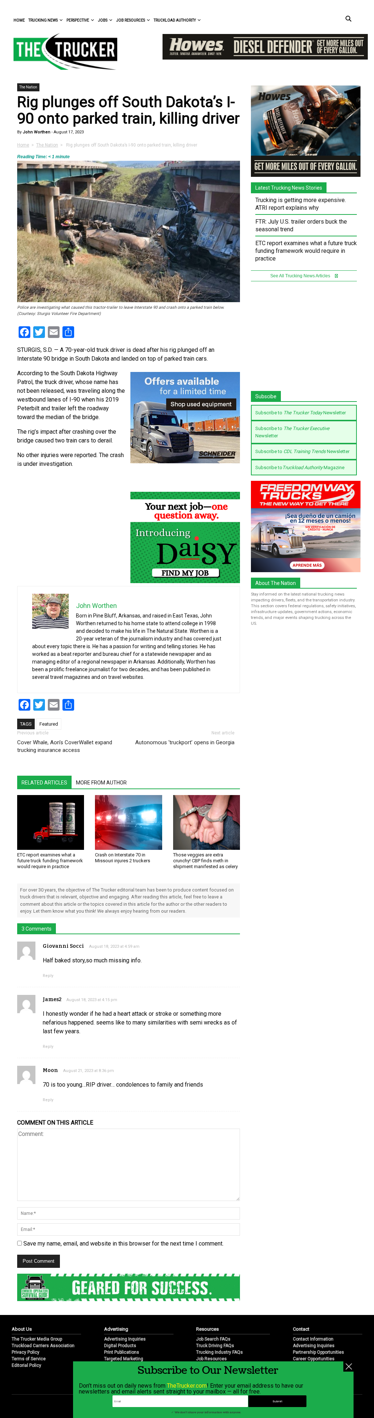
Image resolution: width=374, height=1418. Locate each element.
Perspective (77, 20)
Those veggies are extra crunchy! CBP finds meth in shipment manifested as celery (205, 860)
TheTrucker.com (187, 1385)
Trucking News (43, 20)
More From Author (101, 783)
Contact (301, 1329)
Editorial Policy (26, 1365)
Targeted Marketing (123, 1358)
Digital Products (120, 1345)
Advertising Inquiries (125, 1339)
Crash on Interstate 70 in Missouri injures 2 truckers (122, 857)
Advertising (116, 1329)
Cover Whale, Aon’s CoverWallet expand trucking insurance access (64, 746)
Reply (48, 975)
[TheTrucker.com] (61, 51)
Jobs (102, 20)
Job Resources (130, 20)
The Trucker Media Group (37, 1339)
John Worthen (36, 132)
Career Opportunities (314, 1358)
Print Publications (121, 1352)
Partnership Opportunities (318, 1352)
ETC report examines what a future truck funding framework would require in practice (50, 860)
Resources (207, 1329)
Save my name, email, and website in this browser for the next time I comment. (123, 1243)
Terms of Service (29, 1358)
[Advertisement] (305, 339)
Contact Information (313, 1339)
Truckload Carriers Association (43, 1345)
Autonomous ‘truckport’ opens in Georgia (184, 742)
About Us (22, 1329)
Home (19, 20)
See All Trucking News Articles (300, 275)
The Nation (28, 87)
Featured (48, 724)
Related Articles (44, 783)
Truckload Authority (175, 20)
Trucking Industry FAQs (219, 1352)
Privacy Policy (25, 1352)
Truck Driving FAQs (215, 1345)
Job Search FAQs (213, 1339)
